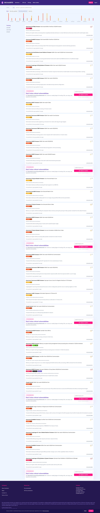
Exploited (35, 371)
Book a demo (36, 2)
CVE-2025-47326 (89, 150)
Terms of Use (5, 495)
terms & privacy (46, 510)
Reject (85, 510)
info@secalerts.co (80, 493)
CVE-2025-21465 (89, 187)
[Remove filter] (12, 7)
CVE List (24, 2)
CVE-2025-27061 (89, 213)
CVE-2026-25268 (89, 48)
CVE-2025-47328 (89, 137)
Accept (91, 510)
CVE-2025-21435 (89, 315)
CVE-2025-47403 (89, 74)
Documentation (27, 488)
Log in (95, 2)
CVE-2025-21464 (89, 200)
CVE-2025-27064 (89, 124)
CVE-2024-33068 (89, 428)
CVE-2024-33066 (89, 467)
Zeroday (39, 371)
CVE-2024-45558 (89, 391)
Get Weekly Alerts (83, 94)
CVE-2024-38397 (89, 441)
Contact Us (4, 493)
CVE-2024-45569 (89, 378)
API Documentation (28, 490)
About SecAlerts (5, 488)
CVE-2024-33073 (89, 454)
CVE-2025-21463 (89, 263)
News (3, 490)
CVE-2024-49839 (89, 352)
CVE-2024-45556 (89, 289)
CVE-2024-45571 (89, 365)
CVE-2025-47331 (89, 111)
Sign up (91, 2)
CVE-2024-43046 (89, 302)
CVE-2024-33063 (89, 415)
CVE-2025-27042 (89, 239)
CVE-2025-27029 (89, 276)
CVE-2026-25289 (89, 35)
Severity (30, 11)
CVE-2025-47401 (89, 87)
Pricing (29, 2)
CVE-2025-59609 (89, 61)
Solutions (17, 2)
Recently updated (13, 11)
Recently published (23, 11)
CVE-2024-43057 (89, 339)
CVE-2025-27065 (89, 163)
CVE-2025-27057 (89, 226)
